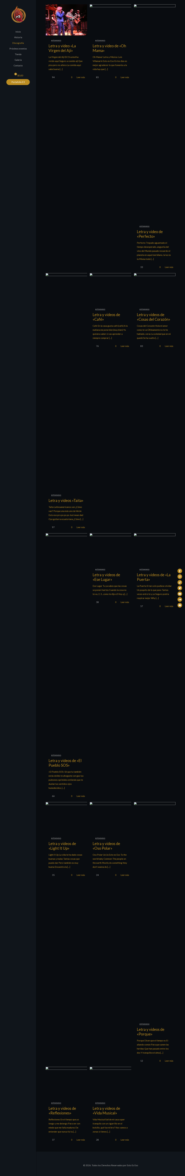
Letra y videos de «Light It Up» (62, 846)
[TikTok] (179, 582)
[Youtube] (179, 593)
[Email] (179, 605)
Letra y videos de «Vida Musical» (106, 1110)
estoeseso (56, 40)
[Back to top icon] (110, 1158)
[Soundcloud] (179, 599)
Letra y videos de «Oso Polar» (106, 846)
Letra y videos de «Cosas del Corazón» (153, 317)
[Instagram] (179, 576)
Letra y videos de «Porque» (150, 1031)
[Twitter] (179, 588)
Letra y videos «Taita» (66, 500)
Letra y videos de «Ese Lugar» (106, 577)
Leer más (80, 77)
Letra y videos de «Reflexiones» (62, 1110)
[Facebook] (179, 571)
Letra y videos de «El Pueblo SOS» (65, 763)
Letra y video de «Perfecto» (150, 234)
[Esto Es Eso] (18, 14)
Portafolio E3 (18, 82)
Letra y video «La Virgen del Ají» (62, 48)
